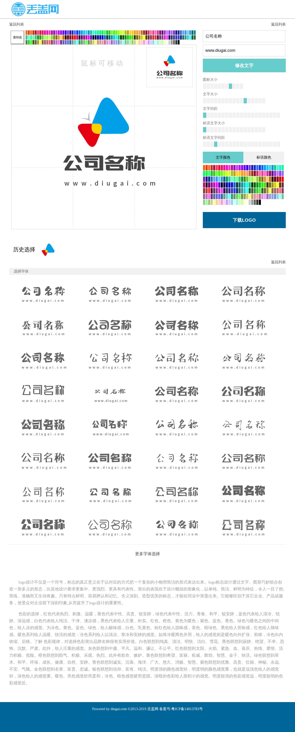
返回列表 (16, 24)
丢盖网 (152, 709)
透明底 (17, 37)
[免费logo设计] (35, 15)
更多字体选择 (147, 554)
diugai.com (119, 709)
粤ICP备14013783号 (187, 709)
